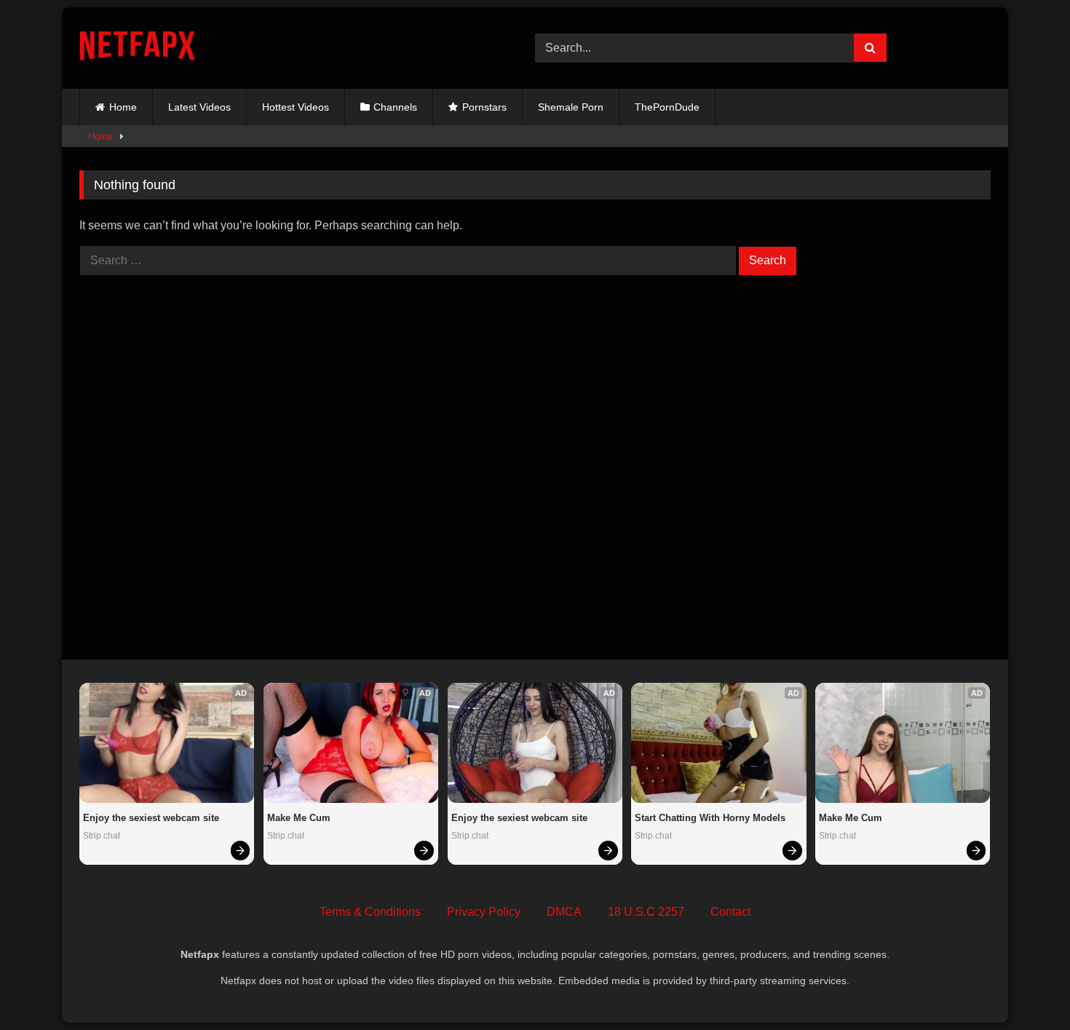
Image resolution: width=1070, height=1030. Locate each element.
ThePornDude (667, 107)
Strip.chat (101, 836)
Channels (395, 107)
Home (123, 107)
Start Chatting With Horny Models (710, 817)
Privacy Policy (483, 912)
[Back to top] (1025, 986)
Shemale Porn (570, 107)
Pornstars (484, 107)
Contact (730, 912)
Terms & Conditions (370, 912)
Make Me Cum (298, 817)
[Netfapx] (137, 48)
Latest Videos (199, 107)
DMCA (564, 912)
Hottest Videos (295, 107)
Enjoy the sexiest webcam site (151, 817)
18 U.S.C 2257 (646, 912)
